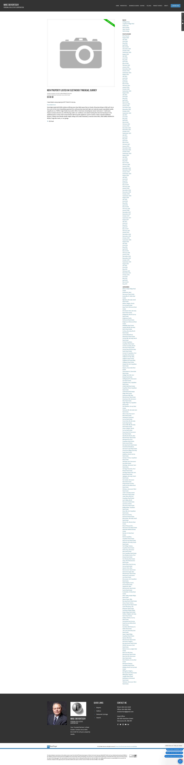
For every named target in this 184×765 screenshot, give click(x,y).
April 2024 (125, 82)
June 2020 (125, 159)
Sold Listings (126, 31)
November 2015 (127, 258)
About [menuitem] (166, 5)
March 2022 (126, 122)
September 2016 (127, 240)
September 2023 (127, 91)
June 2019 (125, 179)
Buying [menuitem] (142, 5)
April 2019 (125, 183)
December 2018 (127, 190)
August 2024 (126, 74)
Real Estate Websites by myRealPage (129, 746)
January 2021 (126, 146)
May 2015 (125, 269)
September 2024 (127, 72)
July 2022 (125, 115)
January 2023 (126, 105)
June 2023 (125, 96)
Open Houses (126, 29)
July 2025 (125, 56)
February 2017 (126, 230)
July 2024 (125, 76)
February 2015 (126, 271)
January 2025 (126, 67)
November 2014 (127, 273)
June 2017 (125, 223)
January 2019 (126, 188)
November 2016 (127, 236)
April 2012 (125, 280)
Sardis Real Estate (127, 590)
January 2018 (126, 210)
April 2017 (125, 227)
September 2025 (127, 52)
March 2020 (126, 162)
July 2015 (125, 265)
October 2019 (126, 172)
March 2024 (126, 83)
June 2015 (125, 267)
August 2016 (126, 241)
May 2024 (125, 80)
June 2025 (125, 58)
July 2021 (125, 135)
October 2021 (126, 131)
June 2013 (125, 276)
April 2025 (125, 61)
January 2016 (126, 254)
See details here (51, 104)
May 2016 (125, 247)
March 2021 (126, 142)
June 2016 (125, 245)
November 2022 (127, 109)
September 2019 (127, 173)
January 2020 (126, 166)
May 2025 (125, 60)
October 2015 (126, 260)
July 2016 (125, 243)
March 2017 (126, 229)
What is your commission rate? (174, 749)
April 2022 (125, 120)
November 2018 (127, 192)
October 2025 (126, 50)
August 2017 (126, 219)
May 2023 (125, 98)
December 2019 (127, 168)
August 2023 (126, 93)
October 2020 (126, 151)
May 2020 (125, 161)
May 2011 (125, 284)
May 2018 (125, 203)
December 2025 (127, 48)
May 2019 (125, 181)
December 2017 (127, 212)
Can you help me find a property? (173, 756)
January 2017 (126, 232)
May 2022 (125, 118)
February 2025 (126, 65)
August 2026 (126, 37)
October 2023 (126, 89)
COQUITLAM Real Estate (129, 386)
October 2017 (126, 216)
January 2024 (126, 87)
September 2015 (127, 262)
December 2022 (127, 107)
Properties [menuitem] (123, 5)
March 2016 (126, 251)
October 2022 (126, 111)
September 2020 (127, 153)
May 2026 (125, 43)
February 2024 (126, 85)
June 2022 (125, 116)
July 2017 (125, 221)
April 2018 (125, 205)
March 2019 (126, 184)
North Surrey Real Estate (129, 540)
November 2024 (127, 69)
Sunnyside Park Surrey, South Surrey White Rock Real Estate (129, 623)
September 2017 (127, 218)
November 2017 (127, 214)
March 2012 (126, 282)
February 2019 (126, 186)
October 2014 (126, 274)
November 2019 (127, 170)
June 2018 (125, 201)
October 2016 (126, 238)
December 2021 (127, 128)
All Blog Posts (126, 22)
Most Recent (126, 36)
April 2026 (125, 45)
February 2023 (126, 104)
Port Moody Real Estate (129, 559)
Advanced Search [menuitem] (134, 5)
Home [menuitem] (117, 5)
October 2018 (126, 194)
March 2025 (126, 63)
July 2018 (125, 199)
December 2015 (127, 256)
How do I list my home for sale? (174, 752)
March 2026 (126, 47)
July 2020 (125, 157)
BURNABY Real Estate (128, 325)
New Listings (126, 27)
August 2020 (126, 155)
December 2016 (127, 234)
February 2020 (126, 164)
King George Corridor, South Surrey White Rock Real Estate (129, 485)
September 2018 (127, 195)
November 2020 (127, 150)
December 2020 (127, 148)
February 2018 (126, 208)
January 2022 (126, 126)
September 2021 (127, 133)
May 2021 (125, 138)
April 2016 (125, 249)
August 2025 (126, 54)
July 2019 (125, 177)
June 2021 (125, 137)
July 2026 (125, 39)
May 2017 (125, 225)
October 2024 (126, 71)
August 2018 (126, 197)
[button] (175, 5)
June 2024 (125, 78)
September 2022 (127, 113)
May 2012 (125, 278)
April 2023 (125, 100)
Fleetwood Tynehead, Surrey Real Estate (61, 95)
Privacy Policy (118, 746)
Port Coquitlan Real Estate (129, 553)
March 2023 (126, 102)
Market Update (157, 5)
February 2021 (126, 144)
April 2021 (125, 140)
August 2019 (126, 175)
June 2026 (125, 41)
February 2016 (126, 252)
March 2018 (126, 206)
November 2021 (127, 129)
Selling (149, 5)
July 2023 (125, 94)
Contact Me (175, 5)
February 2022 (126, 124)
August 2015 (126, 263)
